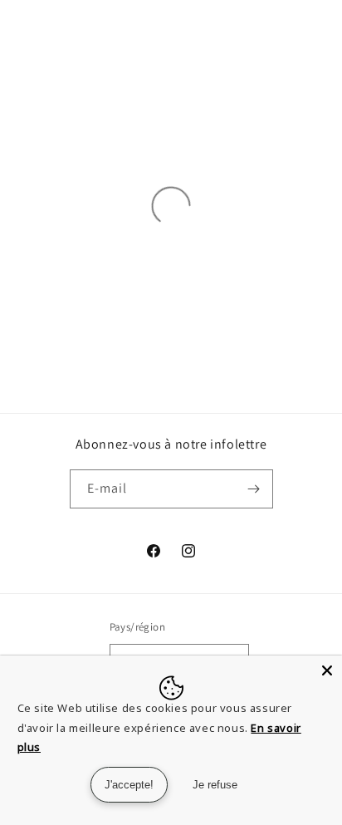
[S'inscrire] (254, 488)
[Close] (327, 670)
